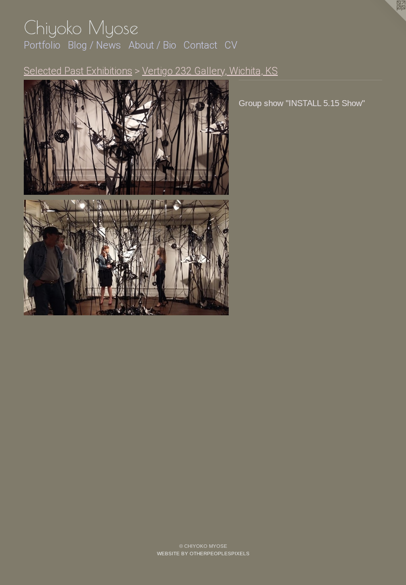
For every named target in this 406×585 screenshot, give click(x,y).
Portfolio (42, 45)
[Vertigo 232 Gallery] (126, 137)
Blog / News (94, 45)
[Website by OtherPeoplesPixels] (386, 20)
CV (231, 45)
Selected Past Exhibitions (78, 71)
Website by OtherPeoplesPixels (203, 553)
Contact (200, 45)
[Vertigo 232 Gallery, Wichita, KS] (126, 257)
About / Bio (152, 45)
